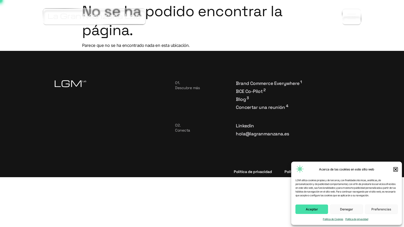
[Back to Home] (94, 16)
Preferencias (381, 209)
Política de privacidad (356, 219)
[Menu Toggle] (351, 16)
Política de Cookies (333, 219)
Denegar (346, 209)
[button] (395, 169)
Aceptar (312, 209)
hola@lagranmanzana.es (262, 134)
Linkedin (245, 126)
